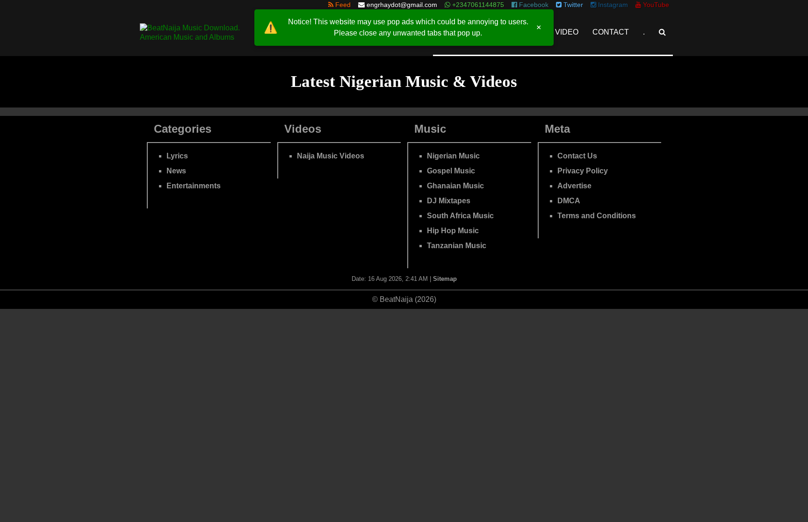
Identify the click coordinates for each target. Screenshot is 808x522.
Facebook (532, 4)
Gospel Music (451, 171)
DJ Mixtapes (448, 201)
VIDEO (566, 32)
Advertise (574, 186)
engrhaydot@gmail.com (402, 4)
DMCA (568, 201)
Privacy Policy (582, 171)
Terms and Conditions (596, 216)
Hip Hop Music (453, 231)
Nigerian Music (453, 156)
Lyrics (177, 156)
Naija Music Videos (330, 156)
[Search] (662, 32)
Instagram (612, 4)
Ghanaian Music (455, 186)
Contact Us (577, 156)
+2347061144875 (477, 4)
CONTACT (610, 32)
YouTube (655, 4)
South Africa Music (460, 216)
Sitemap (445, 278)
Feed (342, 4)
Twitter (572, 4)
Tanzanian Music (456, 246)
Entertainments (193, 186)
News (176, 171)
